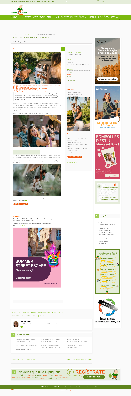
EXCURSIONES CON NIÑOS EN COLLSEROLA (25, 339)
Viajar (107, 17)
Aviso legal (36, 386)
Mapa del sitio (68, 386)
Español (118, 1)
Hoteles (83, 17)
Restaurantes (92, 17)
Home (31, 386)
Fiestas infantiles (103, 241)
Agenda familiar (14, 34)
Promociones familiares (105, 230)
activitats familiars (15, 315)
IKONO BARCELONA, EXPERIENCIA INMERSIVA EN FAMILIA (26, 346)
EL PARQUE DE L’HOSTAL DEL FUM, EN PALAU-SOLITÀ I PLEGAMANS (76, 342)
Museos (50, 17)
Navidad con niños (103, 239)
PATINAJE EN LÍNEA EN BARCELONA (23, 349)
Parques (35, 17)
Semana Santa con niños (105, 232)
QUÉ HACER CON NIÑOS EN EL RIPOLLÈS (50, 345)
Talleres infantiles (104, 228)
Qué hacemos (65, 17)
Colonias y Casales (104, 243)
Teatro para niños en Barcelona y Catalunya (44, 312)
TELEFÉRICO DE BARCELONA (73, 339)
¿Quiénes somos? (98, 386)
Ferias (57, 17)
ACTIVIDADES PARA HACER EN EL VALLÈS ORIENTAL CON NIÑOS (50, 342)
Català (114, 1)
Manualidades (74, 17)
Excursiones (28, 17)
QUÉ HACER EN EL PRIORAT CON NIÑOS (75, 345)
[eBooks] (105, 0)
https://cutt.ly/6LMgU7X (72, 80)
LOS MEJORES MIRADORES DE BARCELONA (50, 347)
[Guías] (102, 0)
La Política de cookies (58, 386)
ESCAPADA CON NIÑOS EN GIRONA (74, 347)
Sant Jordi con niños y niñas (106, 234)
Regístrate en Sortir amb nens (86, 386)
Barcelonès (69, 72)
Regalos (114, 17)
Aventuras (42, 17)
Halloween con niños (104, 236)
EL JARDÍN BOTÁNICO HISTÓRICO (23, 341)
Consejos (100, 17)
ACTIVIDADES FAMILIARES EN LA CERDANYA (50, 339)
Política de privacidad (46, 386)
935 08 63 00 (70, 76)
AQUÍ (25, 200)
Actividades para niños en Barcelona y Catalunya (27, 34)
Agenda (15, 17)
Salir (21, 17)
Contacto (75, 386)
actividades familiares (26, 315)
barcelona (35, 315)
